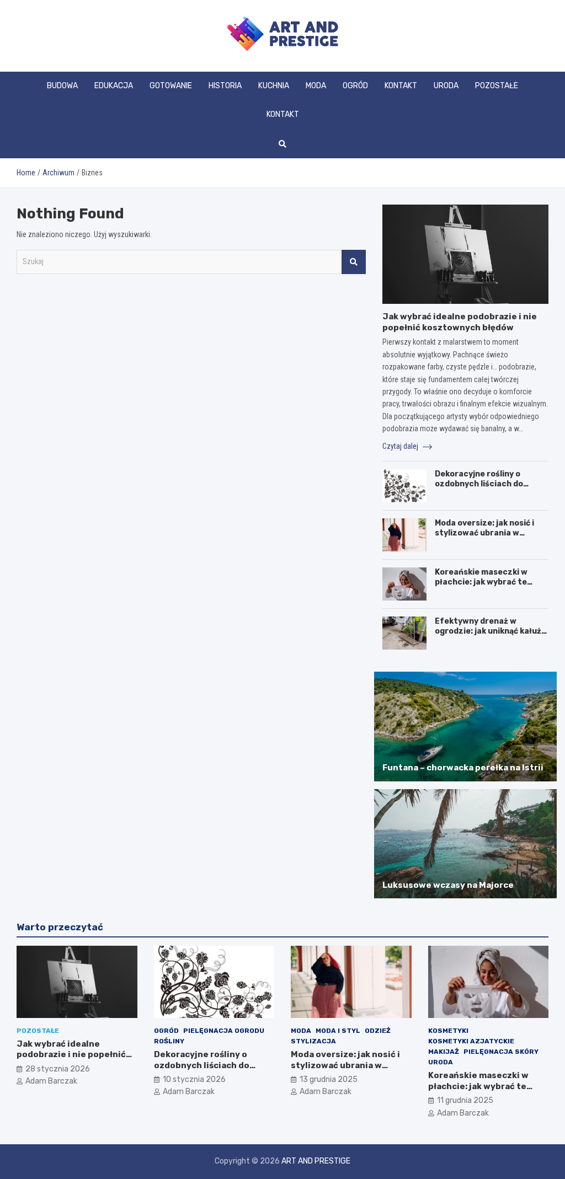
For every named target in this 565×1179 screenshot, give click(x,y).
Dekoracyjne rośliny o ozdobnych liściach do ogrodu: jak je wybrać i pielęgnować (479, 489)
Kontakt (401, 85)
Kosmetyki (448, 1031)
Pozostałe (496, 85)
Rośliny (169, 1041)
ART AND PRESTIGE (315, 1161)
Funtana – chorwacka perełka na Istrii (462, 768)
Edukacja (113, 85)
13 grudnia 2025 (329, 1079)
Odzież (378, 1031)
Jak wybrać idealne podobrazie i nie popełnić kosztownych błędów (459, 322)
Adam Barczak (51, 1081)
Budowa (62, 85)
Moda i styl (338, 1031)
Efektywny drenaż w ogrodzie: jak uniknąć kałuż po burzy (488, 631)
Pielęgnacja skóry (501, 1051)
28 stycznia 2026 (57, 1069)
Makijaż (443, 1051)
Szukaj (354, 262)
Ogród (355, 85)
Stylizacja (313, 1041)
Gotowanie (171, 85)
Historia (225, 85)
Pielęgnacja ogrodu (223, 1031)
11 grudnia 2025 (465, 1100)
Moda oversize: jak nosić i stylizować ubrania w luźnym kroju (484, 533)
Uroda (446, 85)
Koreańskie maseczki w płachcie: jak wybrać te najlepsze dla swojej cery (484, 582)
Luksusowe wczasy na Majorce (448, 885)
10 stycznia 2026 (194, 1079)
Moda (316, 85)
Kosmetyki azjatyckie (471, 1041)
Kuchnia (273, 85)
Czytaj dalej (401, 446)
